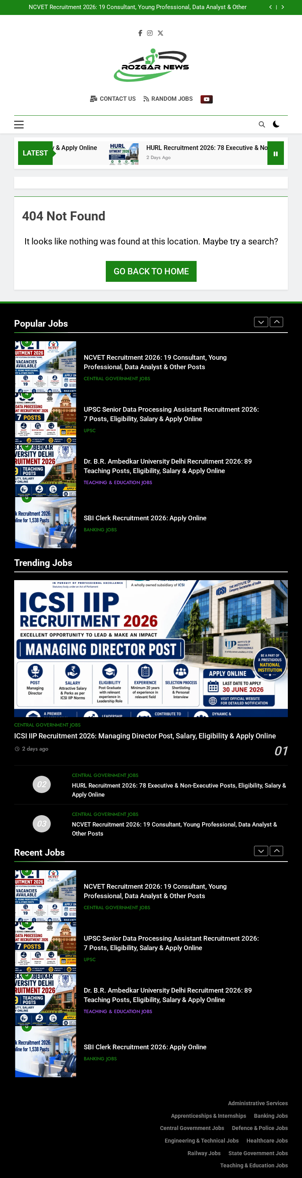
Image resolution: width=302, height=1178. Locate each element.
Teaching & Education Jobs (118, 482)
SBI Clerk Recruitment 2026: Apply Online (145, 518)
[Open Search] (262, 124)
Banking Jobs (100, 529)
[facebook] (140, 33)
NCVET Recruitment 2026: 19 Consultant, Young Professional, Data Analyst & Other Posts (138, 7)
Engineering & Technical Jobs (202, 1140)
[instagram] (150, 33)
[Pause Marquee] (275, 153)
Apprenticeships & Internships (208, 1116)
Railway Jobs (204, 1153)
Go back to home (151, 271)
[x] (160, 33)
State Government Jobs (258, 1153)
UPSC (90, 430)
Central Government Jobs (117, 378)
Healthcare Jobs (267, 1140)
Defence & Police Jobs (260, 1128)
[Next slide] (282, 7)
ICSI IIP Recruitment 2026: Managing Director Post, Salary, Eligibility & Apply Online (145, 736)
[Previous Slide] (270, 7)
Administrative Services (258, 1103)
